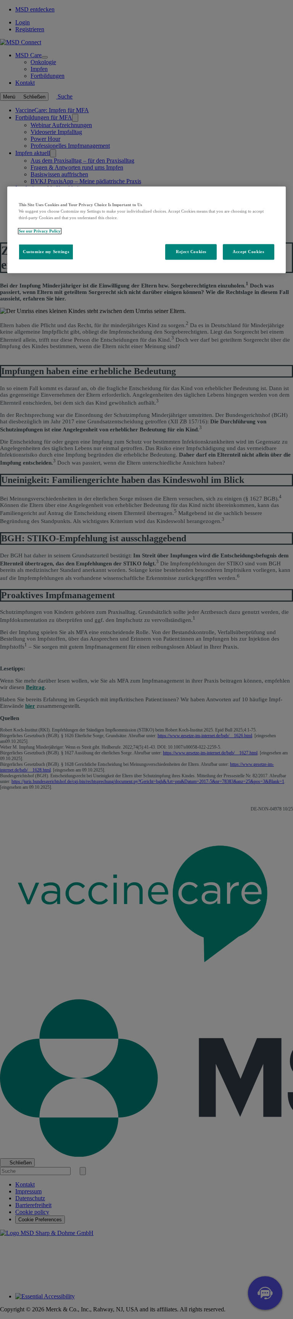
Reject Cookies (191, 251)
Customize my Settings (46, 251)
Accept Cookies (248, 251)
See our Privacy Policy (40, 231)
